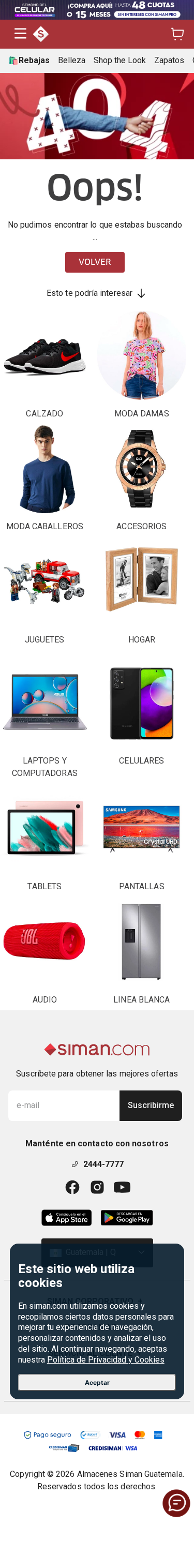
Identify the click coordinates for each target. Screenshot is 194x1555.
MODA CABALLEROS (44, 526)
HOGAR (141, 640)
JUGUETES (45, 640)
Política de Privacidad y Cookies (106, 1360)
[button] (20, 34)
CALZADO (44, 413)
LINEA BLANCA (141, 1000)
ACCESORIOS (141, 526)
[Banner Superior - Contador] (97, 10)
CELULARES (141, 761)
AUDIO (45, 1000)
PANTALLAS (142, 886)
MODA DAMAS (141, 413)
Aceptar (97, 1382)
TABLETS (44, 886)
